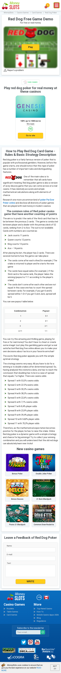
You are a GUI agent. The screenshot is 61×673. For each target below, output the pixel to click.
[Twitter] (23, 642)
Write (30, 581)
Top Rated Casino (44, 608)
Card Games (12, 615)
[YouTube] (37, 642)
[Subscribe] (42, 632)
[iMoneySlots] (10, 5)
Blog (39, 618)
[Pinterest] (30, 642)
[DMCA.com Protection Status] (27, 650)
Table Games (12, 612)
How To (40, 612)
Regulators (41, 621)
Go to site (30, 135)
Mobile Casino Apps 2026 (48, 615)
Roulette (10, 608)
